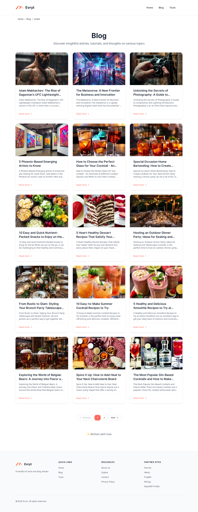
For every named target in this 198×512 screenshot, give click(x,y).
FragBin (147, 477)
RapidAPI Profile (151, 486)
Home (149, 7)
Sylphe (104, 472)
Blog (161, 7)
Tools (172, 7)
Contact (105, 477)
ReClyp (147, 481)
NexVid (147, 467)
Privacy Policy (108, 481)
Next (113, 417)
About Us (105, 467)
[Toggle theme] (181, 8)
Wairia (147, 472)
